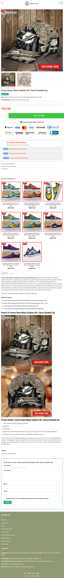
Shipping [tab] (11, 274)
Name (6, 484)
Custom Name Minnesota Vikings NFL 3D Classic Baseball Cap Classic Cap (25, 303)
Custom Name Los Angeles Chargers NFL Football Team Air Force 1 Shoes (11, 235)
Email (5, 491)
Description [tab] (4, 274)
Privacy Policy (5, 532)
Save (3, 11)
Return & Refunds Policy (8, 535)
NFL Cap (5, 168)
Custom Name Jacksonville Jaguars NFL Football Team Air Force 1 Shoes (32, 235)
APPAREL (8, 88)
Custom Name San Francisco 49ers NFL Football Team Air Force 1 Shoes (32, 204)
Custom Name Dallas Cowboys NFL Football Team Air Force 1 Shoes (32, 265)
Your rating (7, 465)
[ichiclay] (32, 3)
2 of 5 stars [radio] (6, 468)
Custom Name (12, 166)
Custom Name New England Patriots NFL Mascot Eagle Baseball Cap (23, 308)
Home (2, 88)
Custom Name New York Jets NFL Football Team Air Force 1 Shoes (11, 204)
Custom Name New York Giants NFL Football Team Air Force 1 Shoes (10, 265)
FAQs (2, 526)
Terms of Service (6, 541)
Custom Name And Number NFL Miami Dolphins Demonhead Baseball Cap (25, 300)
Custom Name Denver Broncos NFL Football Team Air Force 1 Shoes (53, 235)
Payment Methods (6, 529)
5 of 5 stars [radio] (22, 468)
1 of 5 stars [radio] (4, 468)
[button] (2, 3)
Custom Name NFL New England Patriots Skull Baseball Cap (20, 306)
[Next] (59, 40)
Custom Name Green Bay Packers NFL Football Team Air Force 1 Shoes (53, 204)
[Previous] (4, 40)
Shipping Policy (5, 538)
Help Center (4, 544)
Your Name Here (6, 99)
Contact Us (4, 523)
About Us (4, 520)
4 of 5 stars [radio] (16, 468)
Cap (13, 88)
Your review (7, 470)
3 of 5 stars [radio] (11, 468)
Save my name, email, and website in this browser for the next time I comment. (27, 498)
